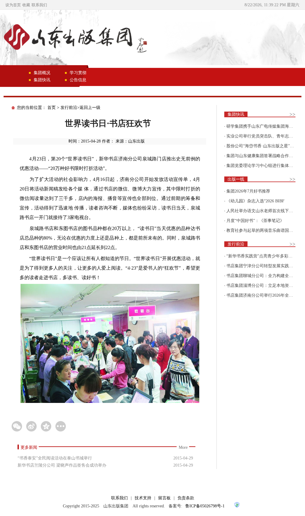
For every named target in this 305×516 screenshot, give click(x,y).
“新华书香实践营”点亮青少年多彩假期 (261, 256)
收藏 (26, 5)
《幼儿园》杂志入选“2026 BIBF (255, 201)
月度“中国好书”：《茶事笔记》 (255, 220)
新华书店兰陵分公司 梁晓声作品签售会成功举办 (62, 465)
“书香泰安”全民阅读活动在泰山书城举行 (55, 458)
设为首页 (13, 5)
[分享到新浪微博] (31, 426)
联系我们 (39, 5)
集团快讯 (42, 80)
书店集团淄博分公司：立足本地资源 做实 (264, 285)
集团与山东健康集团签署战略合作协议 (261, 156)
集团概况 (42, 73)
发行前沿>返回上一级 (80, 107)
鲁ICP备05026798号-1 (205, 506)
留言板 (164, 498)
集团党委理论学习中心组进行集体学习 (261, 165)
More (183, 447)
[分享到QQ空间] (46, 426)
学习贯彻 (78, 73)
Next (291, 40)
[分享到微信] (17, 426)
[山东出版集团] (74, 38)
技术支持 (143, 498)
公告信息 (78, 80)
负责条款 (186, 498)
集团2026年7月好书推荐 (248, 191)
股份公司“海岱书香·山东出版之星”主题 (262, 146)
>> (292, 114)
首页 (51, 107)
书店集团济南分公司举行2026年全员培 (261, 295)
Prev (13, 40)
